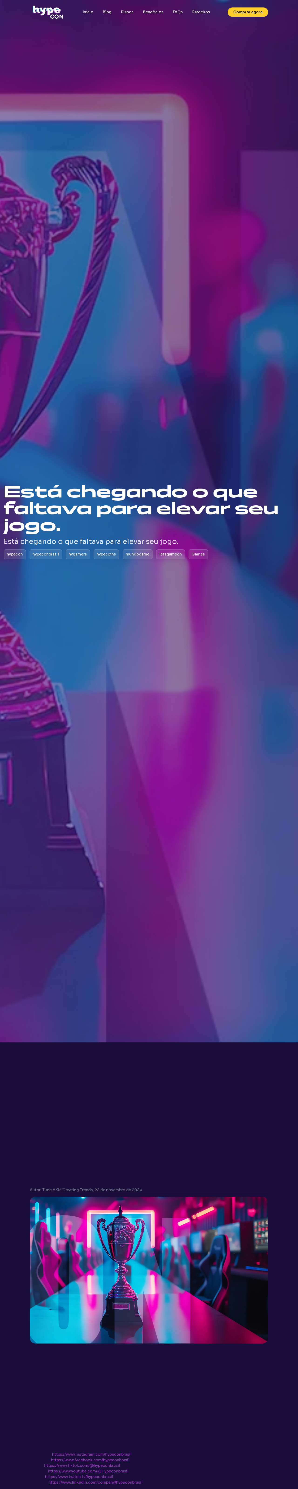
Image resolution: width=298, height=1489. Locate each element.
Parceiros (201, 12)
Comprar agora (248, 12)
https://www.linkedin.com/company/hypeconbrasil (95, 1482)
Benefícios (153, 12)
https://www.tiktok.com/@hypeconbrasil (82, 1465)
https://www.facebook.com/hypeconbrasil (90, 1460)
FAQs (178, 12)
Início (88, 12)
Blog (107, 12)
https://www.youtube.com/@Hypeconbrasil (88, 1471)
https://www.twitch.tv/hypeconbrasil (79, 1476)
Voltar (41, 1134)
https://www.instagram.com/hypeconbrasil (92, 1454)
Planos (127, 12)
